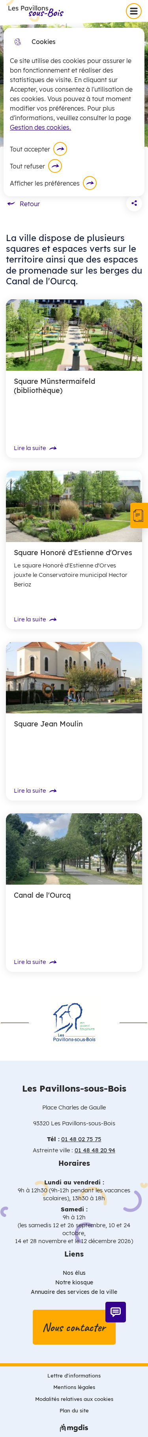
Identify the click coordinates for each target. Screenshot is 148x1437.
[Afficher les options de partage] (134, 203)
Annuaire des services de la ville (74, 1291)
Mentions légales (74, 1387)
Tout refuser (27, 166)
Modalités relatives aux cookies (74, 1399)
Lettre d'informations (74, 1375)
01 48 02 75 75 (81, 1139)
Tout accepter (30, 149)
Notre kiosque (74, 1282)
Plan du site (74, 1410)
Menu (135, 11)
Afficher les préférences (45, 183)
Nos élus (74, 1272)
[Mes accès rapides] (139, 515)
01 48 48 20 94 (95, 1150)
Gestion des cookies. (40, 127)
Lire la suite (30, 448)
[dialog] (74, 112)
